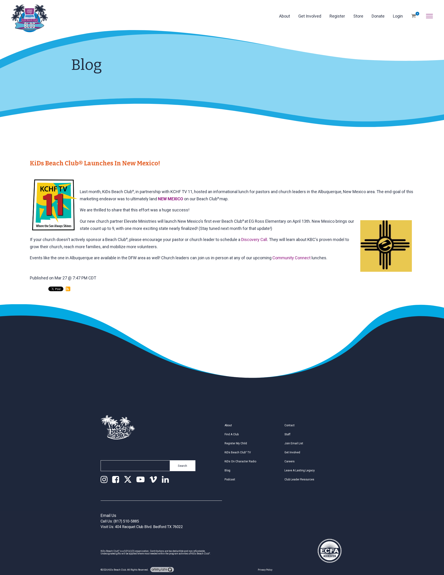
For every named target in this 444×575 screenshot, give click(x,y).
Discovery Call (254, 239)
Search (182, 465)
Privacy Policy (265, 570)
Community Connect (291, 257)
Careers (289, 461)
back (38, 308)
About (284, 16)
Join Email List (293, 443)
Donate (378, 16)
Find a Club (232, 434)
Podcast (230, 479)
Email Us (108, 515)
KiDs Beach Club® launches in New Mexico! (95, 163)
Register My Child (236, 443)
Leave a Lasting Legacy (299, 470)
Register (337, 16)
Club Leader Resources (299, 479)
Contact (289, 425)
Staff (287, 434)
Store (358, 16)
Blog (227, 470)
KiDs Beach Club (117, 570)
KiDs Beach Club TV (238, 452)
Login (398, 16)
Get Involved (309, 16)
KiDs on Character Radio (240, 461)
